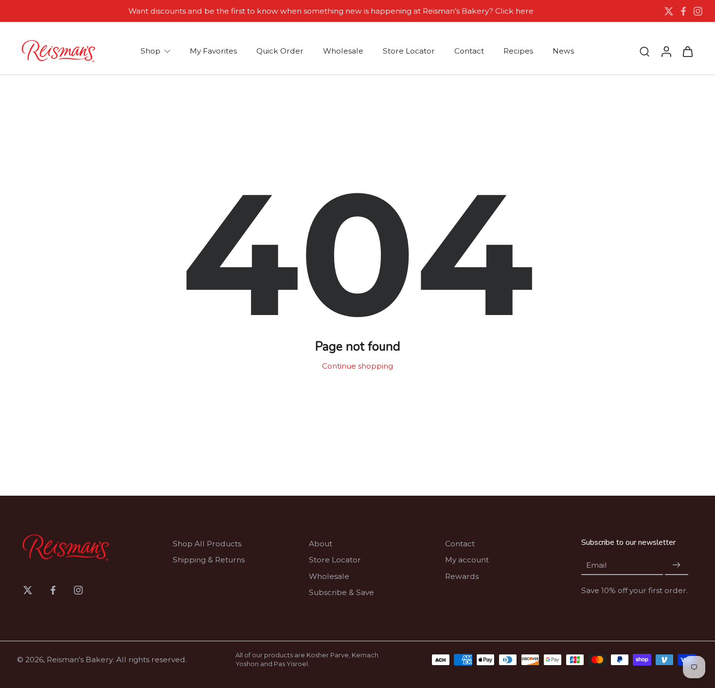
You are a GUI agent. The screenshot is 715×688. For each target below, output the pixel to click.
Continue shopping (357, 366)
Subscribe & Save (341, 592)
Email (596, 565)
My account (467, 559)
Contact (460, 543)
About (320, 543)
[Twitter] (668, 11)
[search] (644, 51)
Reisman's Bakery (80, 659)
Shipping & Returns (209, 559)
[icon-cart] (687, 51)
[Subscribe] (676, 565)
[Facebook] (683, 11)
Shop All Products (207, 543)
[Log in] (666, 51)
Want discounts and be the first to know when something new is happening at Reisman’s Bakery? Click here (331, 11)
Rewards (462, 576)
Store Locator (335, 559)
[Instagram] (698, 11)
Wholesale (329, 576)
